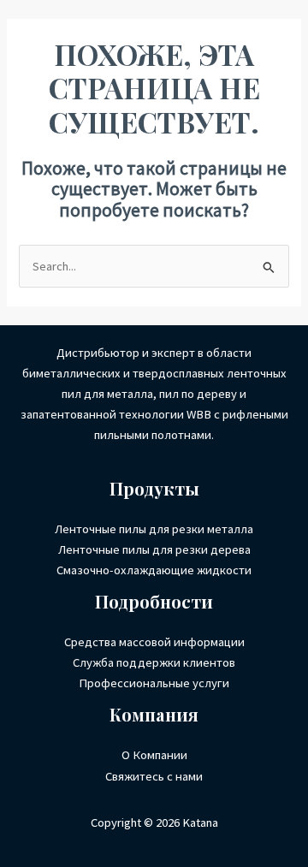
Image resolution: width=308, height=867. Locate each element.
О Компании (154, 755)
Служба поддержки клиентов (154, 662)
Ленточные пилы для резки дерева (154, 549)
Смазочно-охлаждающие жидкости (154, 570)
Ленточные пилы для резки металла (154, 529)
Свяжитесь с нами (154, 776)
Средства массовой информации (154, 642)
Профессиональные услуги (154, 683)
